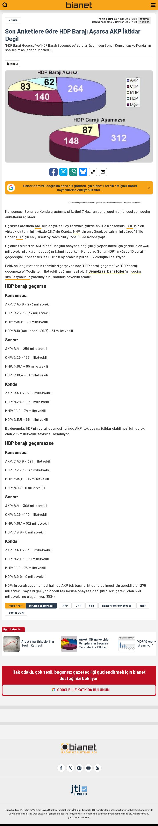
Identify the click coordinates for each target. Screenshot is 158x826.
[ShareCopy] (93, 172)
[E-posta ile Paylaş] (103, 172)
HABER (13, 20)
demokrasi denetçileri (117, 605)
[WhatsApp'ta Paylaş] (73, 172)
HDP (19, 237)
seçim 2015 (16, 612)
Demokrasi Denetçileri (106, 271)
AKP (38, 225)
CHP (130, 225)
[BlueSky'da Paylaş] (83, 172)
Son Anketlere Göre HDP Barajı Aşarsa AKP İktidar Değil (73, 34)
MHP (76, 231)
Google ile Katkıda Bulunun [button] (83, 689)
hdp (91, 605)
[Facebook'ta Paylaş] (53, 172)
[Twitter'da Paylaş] (63, 172)
